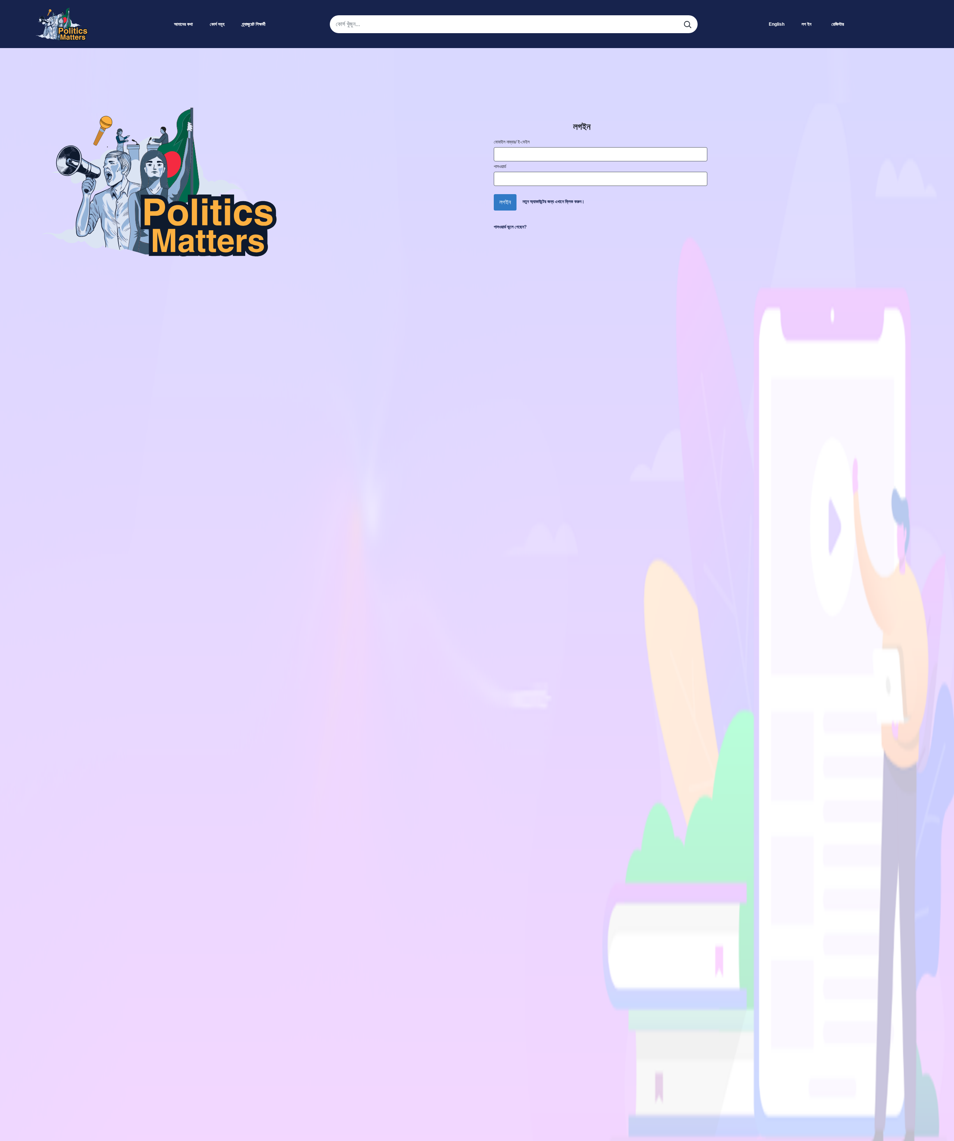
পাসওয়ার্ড (500, 166)
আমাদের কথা (183, 24)
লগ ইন (806, 24)
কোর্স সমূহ (217, 24)
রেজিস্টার (837, 24)
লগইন (505, 202)
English (776, 24)
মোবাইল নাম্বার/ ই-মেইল (512, 142)
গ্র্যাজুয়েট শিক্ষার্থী (253, 24)
